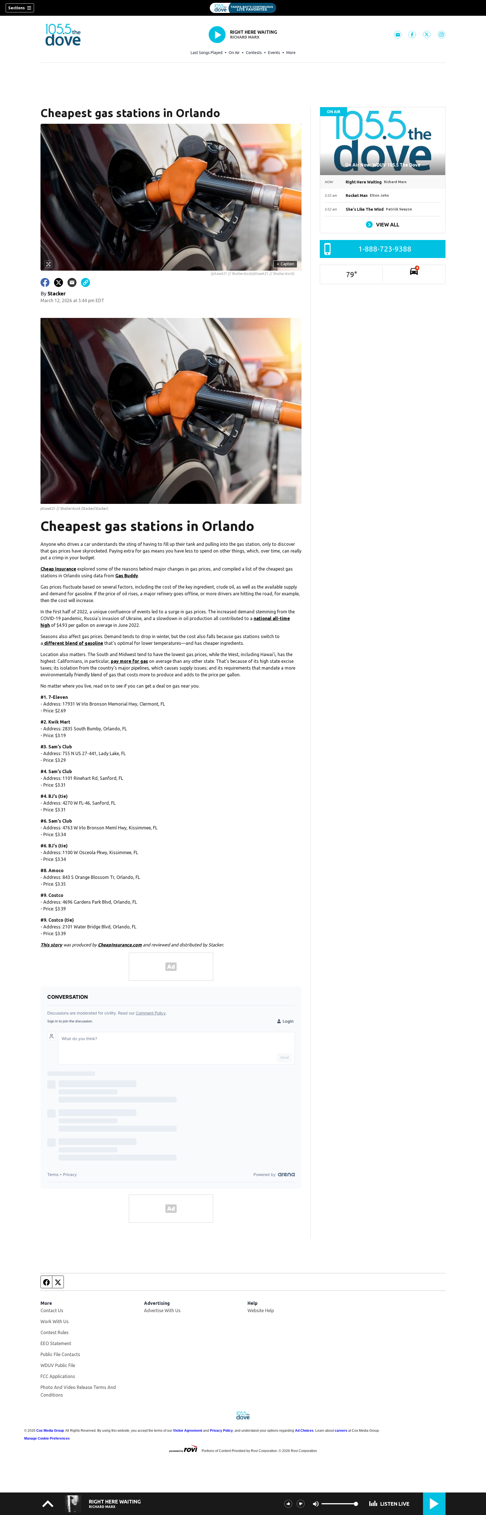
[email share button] (72, 282)
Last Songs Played (206, 52)
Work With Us (54, 1321)
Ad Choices (304, 1431)
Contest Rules (54, 1332)
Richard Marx (244, 37)
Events (274, 52)
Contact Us (51, 1310)
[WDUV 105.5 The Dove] (243, 8)
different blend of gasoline (73, 643)
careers (341, 1431)
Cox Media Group (50, 1431)
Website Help (261, 1310)
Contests (254, 52)
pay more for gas (129, 661)
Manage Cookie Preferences (47, 1438)
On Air (234, 52)
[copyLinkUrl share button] (85, 282)
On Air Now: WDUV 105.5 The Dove (382, 164)
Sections (16, 8)
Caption (285, 264)
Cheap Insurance (58, 568)
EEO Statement (55, 1343)
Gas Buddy (126, 575)
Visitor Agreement (187, 1431)
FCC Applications (57, 1376)
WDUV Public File (57, 1365)
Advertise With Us (162, 1310)
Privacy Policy (221, 1431)
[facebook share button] (45, 282)
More (291, 52)
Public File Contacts (60, 1354)
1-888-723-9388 (384, 249)
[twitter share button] (58, 282)
